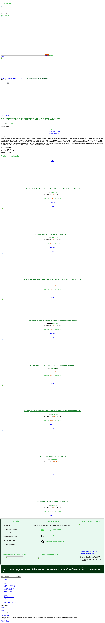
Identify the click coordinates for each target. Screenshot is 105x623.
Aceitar (2, 618)
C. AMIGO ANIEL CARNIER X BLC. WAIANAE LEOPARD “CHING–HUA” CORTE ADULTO (52, 279)
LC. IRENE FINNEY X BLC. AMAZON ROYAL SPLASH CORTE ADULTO (52, 365)
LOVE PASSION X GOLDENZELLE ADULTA (52, 456)
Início (2, 78)
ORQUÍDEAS (8, 78)
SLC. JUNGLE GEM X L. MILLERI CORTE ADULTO (52, 502)
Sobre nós (7, 525)
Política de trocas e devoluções (13, 533)
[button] (53, 202)
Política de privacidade (10, 529)
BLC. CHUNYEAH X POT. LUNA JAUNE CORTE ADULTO (52, 234)
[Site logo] (9, 12)
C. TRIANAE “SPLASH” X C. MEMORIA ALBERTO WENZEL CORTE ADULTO (52, 320)
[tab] (54, 130)
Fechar (2, 575)
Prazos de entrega (9, 540)
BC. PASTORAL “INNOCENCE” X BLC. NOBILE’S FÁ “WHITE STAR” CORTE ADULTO (53, 188)
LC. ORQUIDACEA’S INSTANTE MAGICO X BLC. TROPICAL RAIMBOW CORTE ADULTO (52, 411)
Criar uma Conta (5, 615)
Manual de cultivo (9, 544)
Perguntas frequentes (10, 537)
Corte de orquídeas (17, 78)
